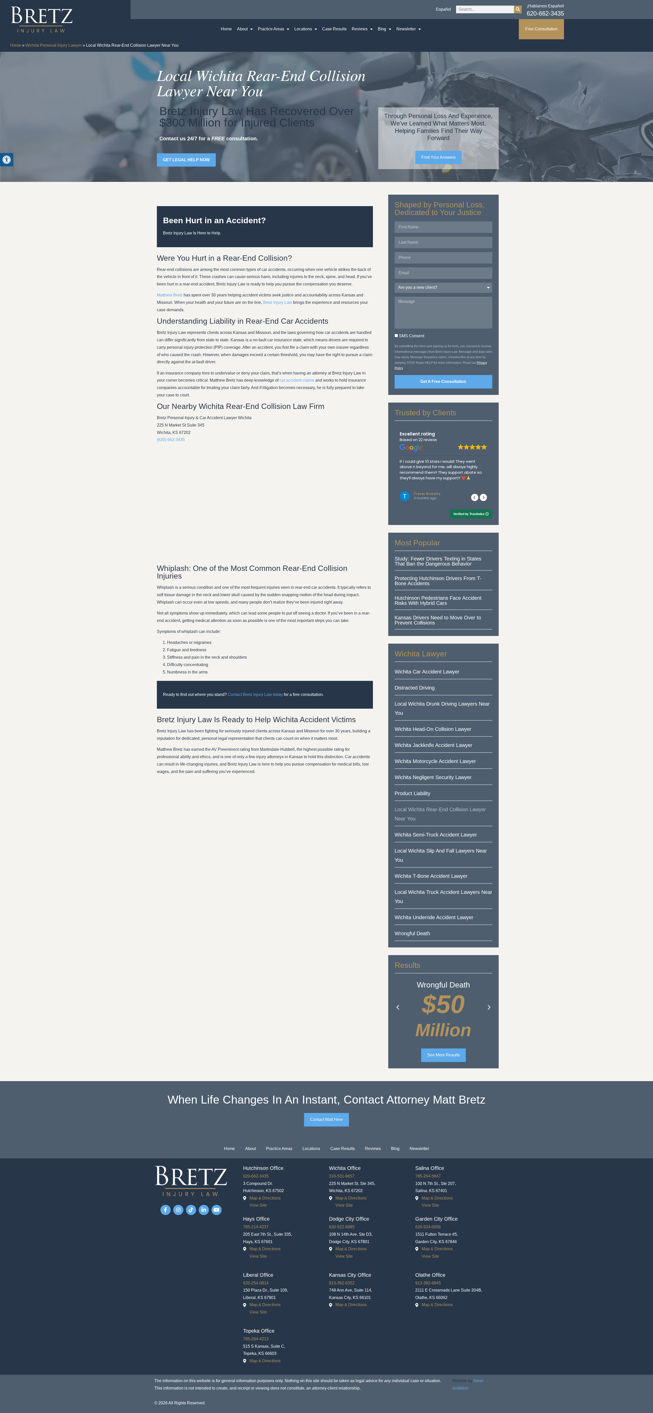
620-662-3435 (545, 13)
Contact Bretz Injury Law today (255, 694)
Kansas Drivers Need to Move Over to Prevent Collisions (438, 620)
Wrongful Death (412, 933)
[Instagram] (178, 1210)
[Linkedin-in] (204, 1210)
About (242, 29)
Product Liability (412, 793)
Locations (303, 29)
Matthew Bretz (170, 295)
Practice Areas (271, 29)
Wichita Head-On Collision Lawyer (433, 729)
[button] (483, 497)
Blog (382, 29)
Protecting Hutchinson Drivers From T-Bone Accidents (438, 581)
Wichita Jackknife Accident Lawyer (433, 745)
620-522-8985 (342, 1227)
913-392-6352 (342, 1283)
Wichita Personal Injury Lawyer (54, 45)
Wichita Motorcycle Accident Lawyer (435, 761)
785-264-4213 (256, 1339)
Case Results (334, 29)
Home (226, 29)
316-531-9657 (342, 1176)
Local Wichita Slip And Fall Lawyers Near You (441, 855)
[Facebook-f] (165, 1210)
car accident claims (297, 380)
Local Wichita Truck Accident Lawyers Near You (443, 896)
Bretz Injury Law (277, 302)
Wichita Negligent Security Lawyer (433, 777)
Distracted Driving (415, 688)
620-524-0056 (428, 1227)
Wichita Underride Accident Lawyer (434, 917)
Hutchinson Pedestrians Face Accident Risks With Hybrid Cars (438, 600)
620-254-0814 (256, 1283)
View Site (258, 1205)
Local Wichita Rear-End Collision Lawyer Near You (440, 814)
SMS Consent (411, 336)
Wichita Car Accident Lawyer (427, 671)
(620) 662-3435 (171, 439)
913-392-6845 (428, 1283)
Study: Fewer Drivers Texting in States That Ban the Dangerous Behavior (438, 561)
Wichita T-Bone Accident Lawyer (431, 876)
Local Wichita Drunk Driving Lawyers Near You (442, 708)
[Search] (518, 9)
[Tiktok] (191, 1210)
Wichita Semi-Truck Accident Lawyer (436, 834)
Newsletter (406, 29)
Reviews (360, 29)
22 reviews (428, 439)
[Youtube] (216, 1210)
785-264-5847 (428, 1176)
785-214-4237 (256, 1227)
